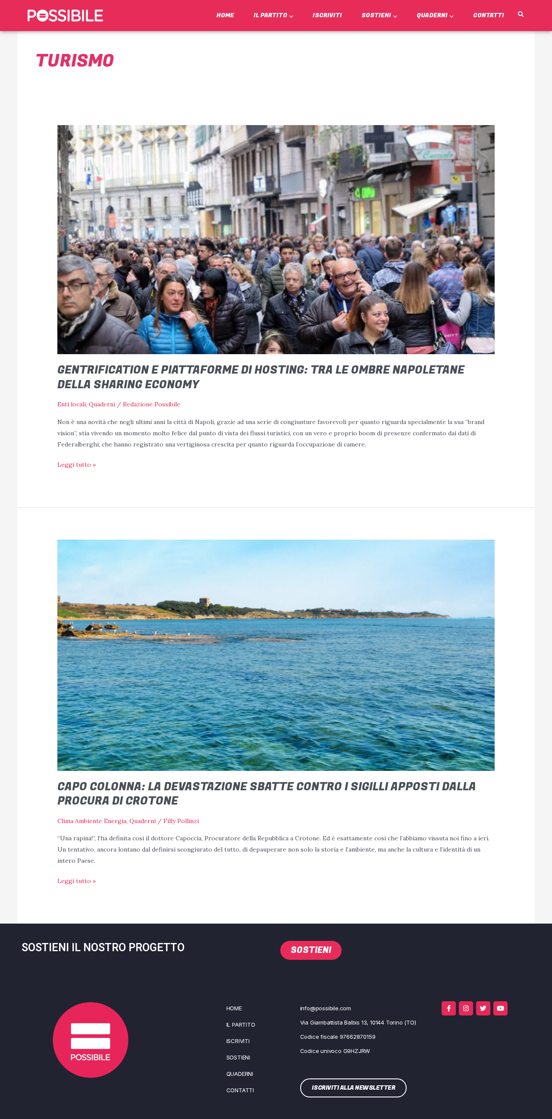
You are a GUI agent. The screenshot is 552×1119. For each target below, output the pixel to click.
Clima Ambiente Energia (91, 821)
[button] (521, 14)
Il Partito (270, 15)
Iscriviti (327, 15)
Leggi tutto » (76, 463)
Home (225, 15)
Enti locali (71, 404)
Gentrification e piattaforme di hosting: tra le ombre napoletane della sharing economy (260, 377)
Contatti (488, 15)
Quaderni (432, 15)
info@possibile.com (325, 1008)
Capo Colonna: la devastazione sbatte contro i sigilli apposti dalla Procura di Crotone (266, 794)
